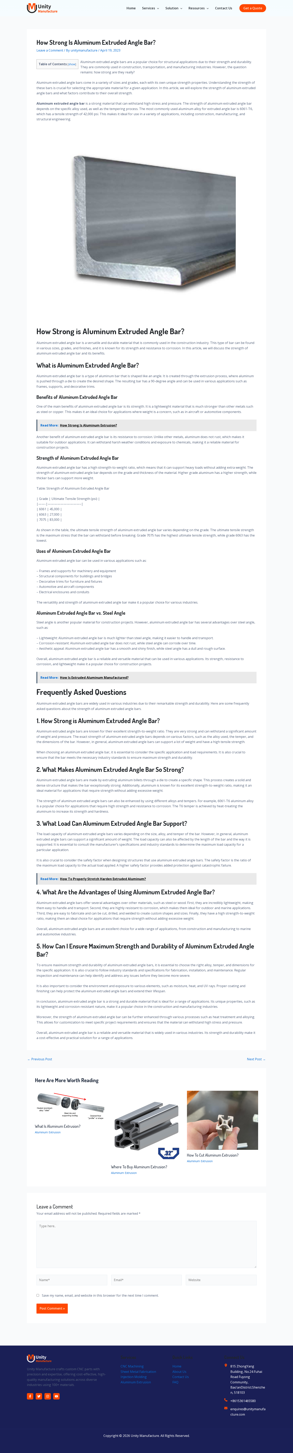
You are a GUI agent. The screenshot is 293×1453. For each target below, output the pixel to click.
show (71, 64)
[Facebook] (30, 1396)
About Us (179, 1371)
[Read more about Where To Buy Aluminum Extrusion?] (146, 1126)
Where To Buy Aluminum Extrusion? (139, 1166)
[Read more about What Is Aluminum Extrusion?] (70, 1105)
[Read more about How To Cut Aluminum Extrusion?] (222, 1120)
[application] (157, 8)
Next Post (256, 1059)
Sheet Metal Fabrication (138, 1371)
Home (131, 8)
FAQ (175, 1382)
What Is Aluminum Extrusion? (58, 1126)
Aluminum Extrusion (48, 1132)
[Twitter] (39, 1396)
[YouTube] (56, 1396)
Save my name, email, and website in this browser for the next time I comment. (100, 1295)
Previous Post (39, 1059)
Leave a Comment (49, 50)
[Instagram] (47, 1396)
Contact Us (223, 8)
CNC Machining (132, 1366)
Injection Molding (134, 1377)
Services (148, 8)
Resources (197, 8)
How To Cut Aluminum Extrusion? (213, 1155)
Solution (171, 8)
